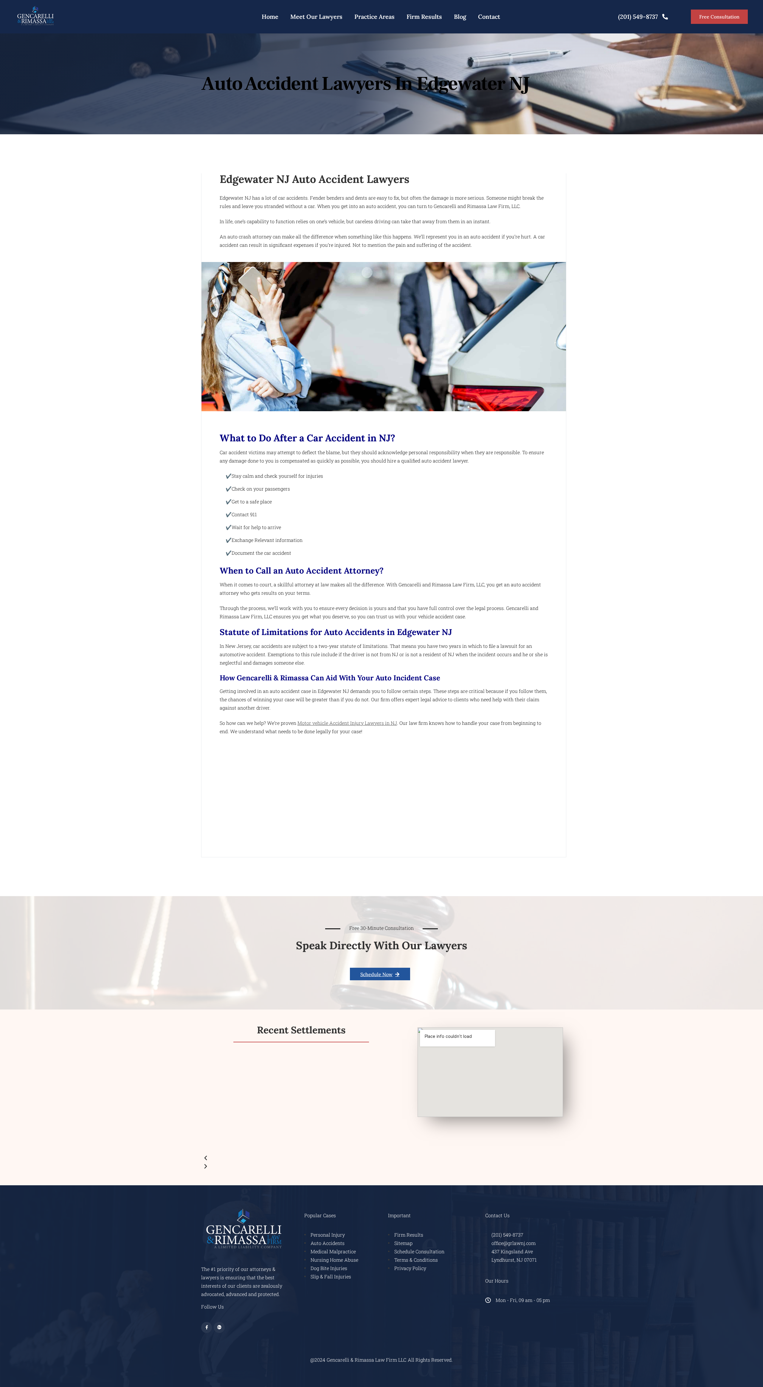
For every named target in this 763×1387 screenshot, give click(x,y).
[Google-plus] (219, 1327)
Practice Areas (374, 16)
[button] (301, 1158)
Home (270, 16)
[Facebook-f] (206, 1327)
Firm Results (424, 16)
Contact (489, 16)
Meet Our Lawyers (316, 16)
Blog (460, 16)
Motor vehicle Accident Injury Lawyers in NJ (347, 723)
